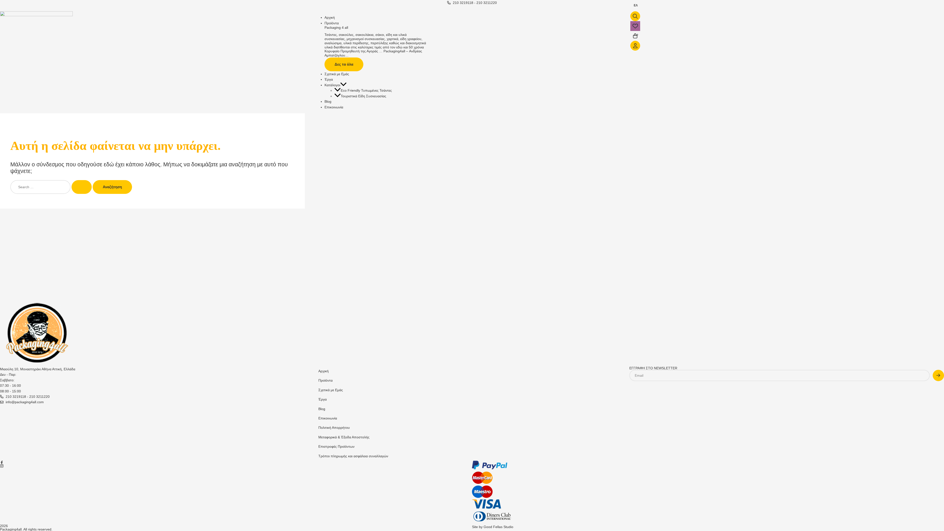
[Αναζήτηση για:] (51, 187)
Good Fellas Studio (498, 527)
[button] (343, 85)
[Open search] (635, 16)
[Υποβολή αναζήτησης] (82, 187)
